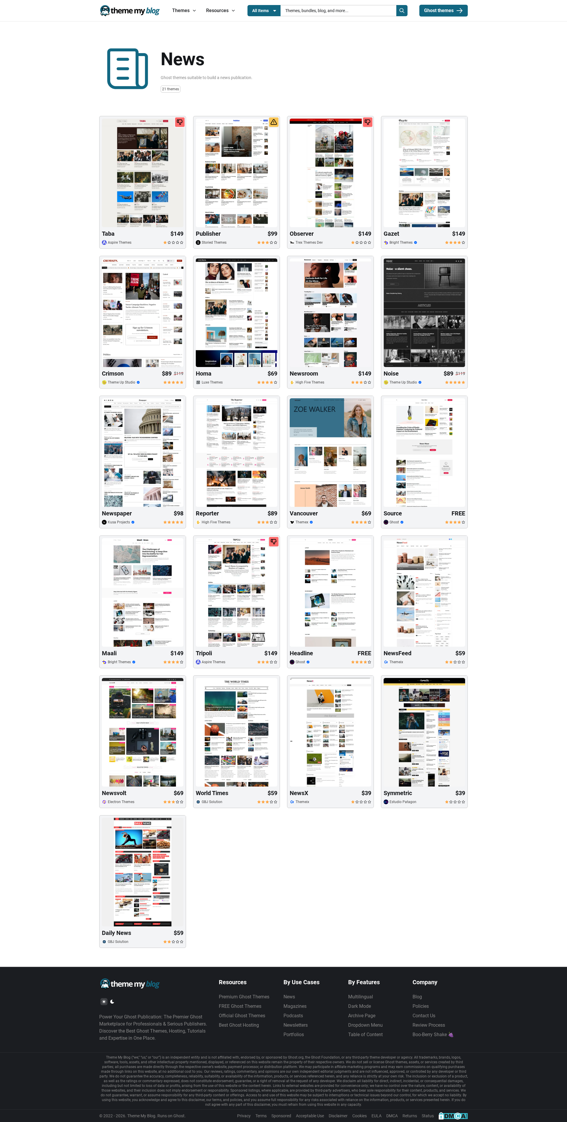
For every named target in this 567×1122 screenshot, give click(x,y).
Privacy (244, 1115)
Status (428, 1115)
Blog (417, 997)
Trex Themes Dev (309, 242)
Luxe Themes (212, 382)
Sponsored (281, 1115)
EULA (377, 1115)
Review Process (429, 1025)
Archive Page (361, 1015)
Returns (410, 1115)
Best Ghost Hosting (239, 1025)
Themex (302, 522)
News (289, 997)
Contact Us (424, 1015)
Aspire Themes (119, 242)
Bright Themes (401, 242)
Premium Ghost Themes (244, 997)
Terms (261, 1115)
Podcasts (293, 1015)
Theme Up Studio (121, 382)
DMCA (392, 1115)
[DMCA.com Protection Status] (453, 1116)
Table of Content (365, 1034)
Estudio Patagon (403, 802)
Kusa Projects (119, 522)
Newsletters (296, 1025)
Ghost (394, 522)
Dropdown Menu (365, 1025)
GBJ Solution (212, 802)
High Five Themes (310, 382)
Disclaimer (338, 1115)
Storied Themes (214, 242)
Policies (421, 1006)
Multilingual (360, 997)
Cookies (359, 1115)
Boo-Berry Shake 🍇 (433, 1034)
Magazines (295, 1006)
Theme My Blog (141, 1115)
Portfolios (294, 1034)
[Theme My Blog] (129, 11)
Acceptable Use (310, 1115)
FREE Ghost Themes (240, 1006)
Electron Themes (121, 802)
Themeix (396, 662)
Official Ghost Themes (242, 1015)
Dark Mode (359, 1006)
